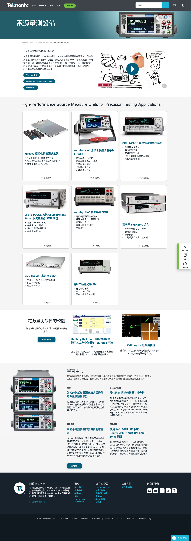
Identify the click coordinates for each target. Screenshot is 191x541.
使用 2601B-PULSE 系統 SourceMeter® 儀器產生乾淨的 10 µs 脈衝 (128, 432)
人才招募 (78, 490)
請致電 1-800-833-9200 (114, 519)
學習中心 (99, 496)
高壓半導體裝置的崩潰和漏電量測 (85, 431)
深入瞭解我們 (37, 502)
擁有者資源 (100, 499)
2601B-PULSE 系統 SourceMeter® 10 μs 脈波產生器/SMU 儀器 (45, 216)
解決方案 (42, 5)
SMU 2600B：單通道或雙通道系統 (142, 143)
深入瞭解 (74, 466)
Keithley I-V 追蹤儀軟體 (141, 345)
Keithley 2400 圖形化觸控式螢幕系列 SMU (94, 152)
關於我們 (78, 487)
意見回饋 (130, 519)
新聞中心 (78, 493)
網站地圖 (64, 519)
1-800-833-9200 (103, 487)
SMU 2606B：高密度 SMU (40, 276)
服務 (51, 5)
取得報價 (70, 5)
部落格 (98, 502)
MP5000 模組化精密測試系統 (41, 153)
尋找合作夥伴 (127, 487)
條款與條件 (96, 519)
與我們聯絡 (100, 490)
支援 (58, 5)
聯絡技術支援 (101, 493)
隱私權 (74, 519)
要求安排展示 (30, 87)
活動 (76, 496)
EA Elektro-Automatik (79, 500)
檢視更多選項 (46, 339)
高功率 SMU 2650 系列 (135, 224)
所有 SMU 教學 (31, 75)
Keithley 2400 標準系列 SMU (91, 212)
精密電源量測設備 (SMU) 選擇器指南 (39, 81)
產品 (34, 5)
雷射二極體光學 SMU (86, 284)
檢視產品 (47, 178)
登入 (175, 5)
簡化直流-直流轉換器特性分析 (127, 392)
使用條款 (84, 519)
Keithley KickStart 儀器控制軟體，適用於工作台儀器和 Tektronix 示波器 (92, 342)
